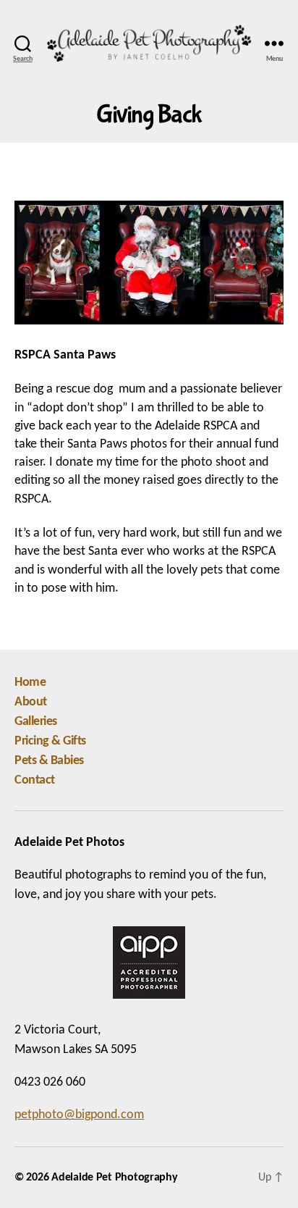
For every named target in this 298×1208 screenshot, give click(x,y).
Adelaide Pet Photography (114, 1177)
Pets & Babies (49, 761)
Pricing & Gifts (50, 741)
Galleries (35, 722)
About (30, 702)
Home (30, 682)
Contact (34, 780)
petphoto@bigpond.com (79, 1115)
